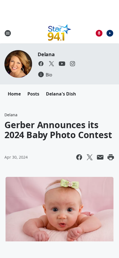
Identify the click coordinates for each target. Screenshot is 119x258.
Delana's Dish (61, 94)
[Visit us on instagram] (72, 63)
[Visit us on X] (51, 63)
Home (14, 94)
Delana (46, 54)
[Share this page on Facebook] (79, 157)
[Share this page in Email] (100, 157)
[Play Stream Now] (110, 33)
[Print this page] (111, 157)
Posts (33, 94)
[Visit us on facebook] (41, 63)
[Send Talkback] (99, 33)
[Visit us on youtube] (62, 63)
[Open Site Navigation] (7, 33)
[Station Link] (59, 33)
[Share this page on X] (90, 157)
